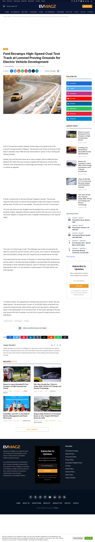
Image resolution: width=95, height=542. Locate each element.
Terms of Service (70, 477)
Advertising (17, 1)
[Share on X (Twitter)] (15, 71)
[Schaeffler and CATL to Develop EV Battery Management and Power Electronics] (17, 403)
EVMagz (56, 508)
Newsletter (31, 1)
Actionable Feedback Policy (73, 463)
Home (4, 1)
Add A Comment (32, 429)
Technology (18, 321)
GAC (45, 391)
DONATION (87, 6)
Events (43, 1)
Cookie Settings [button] (77, 538)
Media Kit (24, 1)
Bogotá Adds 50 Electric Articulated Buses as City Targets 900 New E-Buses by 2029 (47, 416)
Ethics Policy (69, 474)
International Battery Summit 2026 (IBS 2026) (81, 236)
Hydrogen (60, 12)
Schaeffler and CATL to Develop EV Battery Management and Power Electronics (16, 416)
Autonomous (50, 12)
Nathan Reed (26, 420)
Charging (33, 12)
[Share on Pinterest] (26, 71)
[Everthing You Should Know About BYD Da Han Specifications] (71, 150)
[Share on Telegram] (37, 71)
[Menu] (4, 6)
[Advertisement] (47, 34)
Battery (25, 12)
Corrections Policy (70, 457)
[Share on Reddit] (18, 71)
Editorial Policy (69, 454)
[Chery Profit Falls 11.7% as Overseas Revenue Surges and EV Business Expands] (71, 181)
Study (76, 12)
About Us (9, 1)
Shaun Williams (38, 422)
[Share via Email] (33, 71)
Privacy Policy (52, 477)
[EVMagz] (47, 6)
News (9, 16)
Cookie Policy (69, 469)
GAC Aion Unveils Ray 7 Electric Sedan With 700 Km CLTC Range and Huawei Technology (47, 386)
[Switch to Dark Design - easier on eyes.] (91, 1)
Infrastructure (8, 321)
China (41, 12)
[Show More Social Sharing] (40, 71)
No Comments (32, 66)
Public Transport (50, 420)
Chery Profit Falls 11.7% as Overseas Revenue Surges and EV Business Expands (84, 183)
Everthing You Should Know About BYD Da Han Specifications (84, 151)
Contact (38, 1)
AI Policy (68, 466)
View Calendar (70, 256)
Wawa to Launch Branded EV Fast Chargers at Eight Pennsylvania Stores (15, 386)
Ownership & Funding (71, 451)
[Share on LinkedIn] (29, 71)
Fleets (83, 12)
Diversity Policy (69, 472)
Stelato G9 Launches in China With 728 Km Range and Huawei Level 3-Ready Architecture (85, 166)
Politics (69, 12)
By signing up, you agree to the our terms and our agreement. (79, 292)
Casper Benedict (9, 66)
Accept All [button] (89, 538)
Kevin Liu (53, 391)
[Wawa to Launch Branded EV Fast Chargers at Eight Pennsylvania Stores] (17, 374)
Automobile (15, 12)
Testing (26, 321)
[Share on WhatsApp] (22, 71)
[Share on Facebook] (11, 71)
